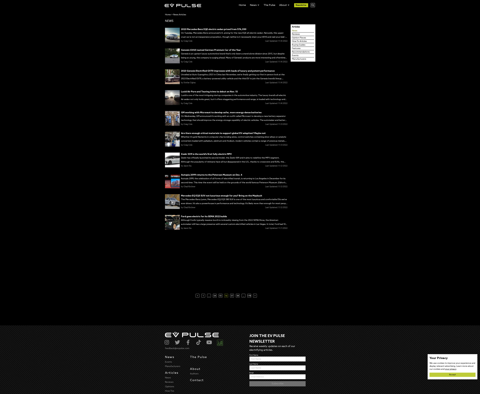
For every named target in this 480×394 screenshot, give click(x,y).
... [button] (209, 296)
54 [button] (215, 296)
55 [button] (220, 296)
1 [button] (203, 296)
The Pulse (198, 357)
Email (251, 373)
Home (168, 14)
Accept (452, 375)
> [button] (255, 296)
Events (295, 55)
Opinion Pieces (299, 38)
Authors (194, 373)
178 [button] (249, 296)
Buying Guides (298, 45)
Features (296, 48)
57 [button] (232, 296)
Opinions (169, 386)
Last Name (253, 364)
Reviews (296, 34)
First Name (253, 355)
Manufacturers (299, 59)
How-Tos (169, 391)
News (294, 30)
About (195, 369)
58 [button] (238, 296)
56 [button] (226, 296)
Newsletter (301, 5)
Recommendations (301, 52)
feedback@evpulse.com (177, 348)
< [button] (197, 296)
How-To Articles (299, 41)
